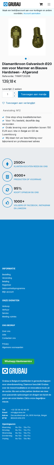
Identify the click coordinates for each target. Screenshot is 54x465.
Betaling (5, 282)
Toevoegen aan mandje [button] (33, 94)
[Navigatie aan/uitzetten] (49, 4)
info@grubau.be (18, 412)
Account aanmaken (31, 14)
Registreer (6, 285)
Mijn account (8, 292)
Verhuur (5, 310)
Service (5, 313)
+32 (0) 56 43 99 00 (20, 409)
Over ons (6, 331)
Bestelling (6, 275)
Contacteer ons (9, 338)
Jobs (4, 335)
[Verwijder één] (14, 96)
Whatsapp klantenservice (18, 361)
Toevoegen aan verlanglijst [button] (20, 103)
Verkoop (6, 306)
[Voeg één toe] (14, 92)
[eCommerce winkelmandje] (41, 4)
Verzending (7, 278)
